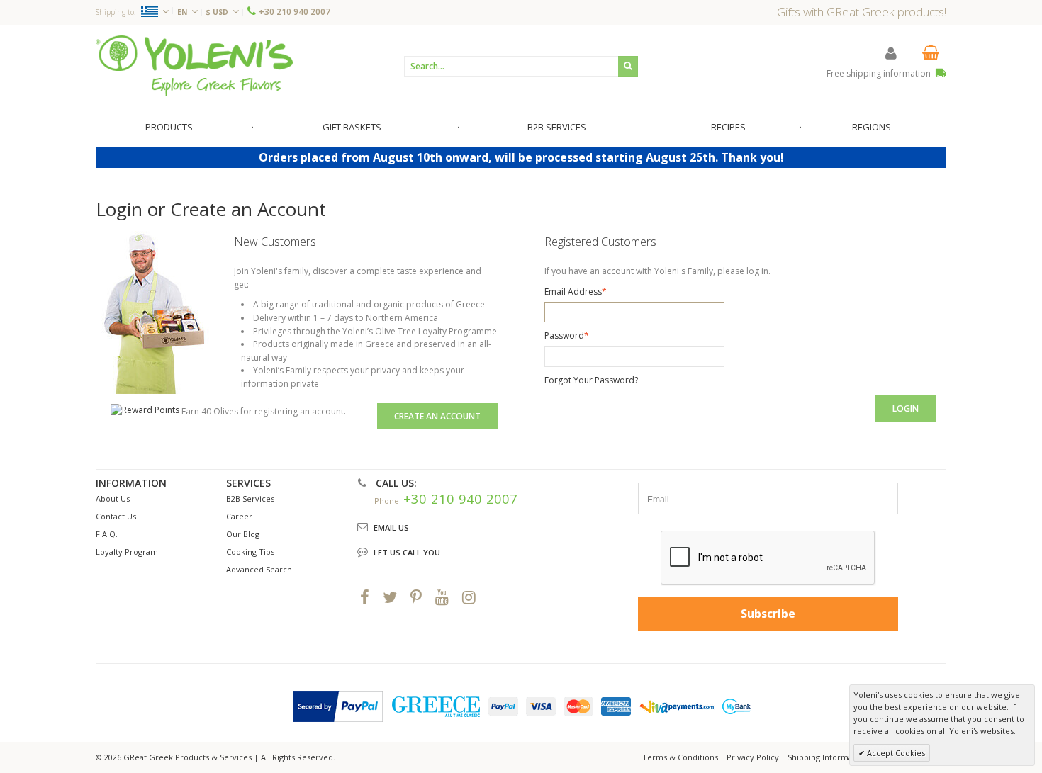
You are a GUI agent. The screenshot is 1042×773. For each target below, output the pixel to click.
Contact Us (116, 516)
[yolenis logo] (194, 66)
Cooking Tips (250, 551)
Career (239, 516)
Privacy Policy (753, 757)
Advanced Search (259, 569)
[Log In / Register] (891, 52)
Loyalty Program (127, 551)
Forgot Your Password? (591, 380)
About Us (113, 498)
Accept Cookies (895, 752)
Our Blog (242, 534)
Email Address (573, 292)
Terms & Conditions (680, 757)
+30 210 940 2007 (294, 12)
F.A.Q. (107, 534)
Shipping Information (828, 757)
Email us (391, 527)
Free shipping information (880, 73)
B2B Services (250, 498)
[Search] (628, 66)
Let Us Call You (407, 552)
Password (564, 335)
